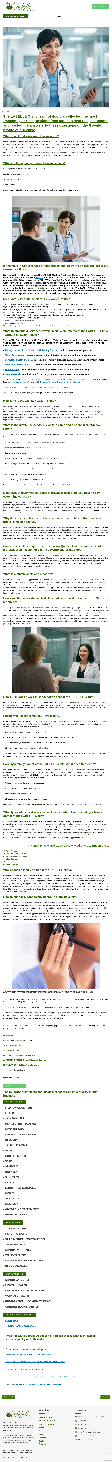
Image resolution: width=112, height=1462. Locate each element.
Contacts (42, 1438)
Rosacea (41, 379)
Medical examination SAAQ (19, 364)
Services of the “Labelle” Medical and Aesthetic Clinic (24, 1369)
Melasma (64, 379)
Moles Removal (74, 379)
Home (41, 1428)
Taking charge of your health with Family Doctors (31, 350)
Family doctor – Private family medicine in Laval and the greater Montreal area (33, 1384)
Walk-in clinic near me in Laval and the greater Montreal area (28, 1354)
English (42, 1441)
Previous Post (8, 1397)
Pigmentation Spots (52, 379)
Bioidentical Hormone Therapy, (52, 382)
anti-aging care (25, 387)
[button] (59, 16)
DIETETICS (11, 1320)
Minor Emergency (15, 355)
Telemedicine (12, 369)
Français (42, 1444)
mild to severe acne (18, 382)
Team (41, 1431)
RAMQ (39, 277)
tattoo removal (62, 387)
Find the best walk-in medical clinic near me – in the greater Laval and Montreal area (35, 1362)
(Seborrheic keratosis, (30, 379)
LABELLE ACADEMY (47, 1424)
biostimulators (37, 387)
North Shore (44, 607)
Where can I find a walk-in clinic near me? (31, 136)
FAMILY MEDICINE (46, 1417)
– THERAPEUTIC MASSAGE (19, 1326)
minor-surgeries (50, 387)
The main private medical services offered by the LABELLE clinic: (68, 845)
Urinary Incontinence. (72, 382)
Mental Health (13, 374)
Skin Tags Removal (88, 379)
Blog (41, 1434)
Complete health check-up (19, 359)
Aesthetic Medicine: (12, 387)
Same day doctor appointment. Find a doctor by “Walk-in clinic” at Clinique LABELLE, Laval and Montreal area (44, 1377)
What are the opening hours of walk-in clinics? (34, 163)
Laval (81, 340)
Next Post (105, 1397)
